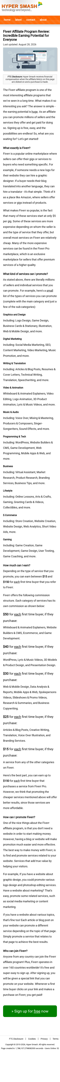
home (7, 19)
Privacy (44, 1039)
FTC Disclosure (16, 1039)
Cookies (32, 1039)
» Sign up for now (30, 1011)
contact (30, 19)
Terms (55, 1039)
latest (18, 19)
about (43, 19)
